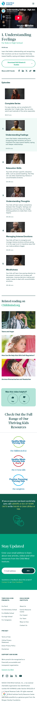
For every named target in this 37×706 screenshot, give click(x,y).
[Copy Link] (30, 71)
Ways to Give (24, 622)
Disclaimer (5, 649)
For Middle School (8, 613)
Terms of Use (6, 637)
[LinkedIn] (23, 71)
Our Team (23, 618)
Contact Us (6, 582)
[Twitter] (26, 71)
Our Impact (23, 615)
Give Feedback (17, 582)
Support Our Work (8, 669)
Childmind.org (11, 305)
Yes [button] (12, 401)
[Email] (34, 71)
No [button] (24, 401)
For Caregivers (7, 620)
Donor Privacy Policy (8, 645)
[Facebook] (19, 71)
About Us (23, 606)
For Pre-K (5, 606)
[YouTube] (20, 676)
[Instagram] (7, 676)
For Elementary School (9, 609)
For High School (7, 616)
